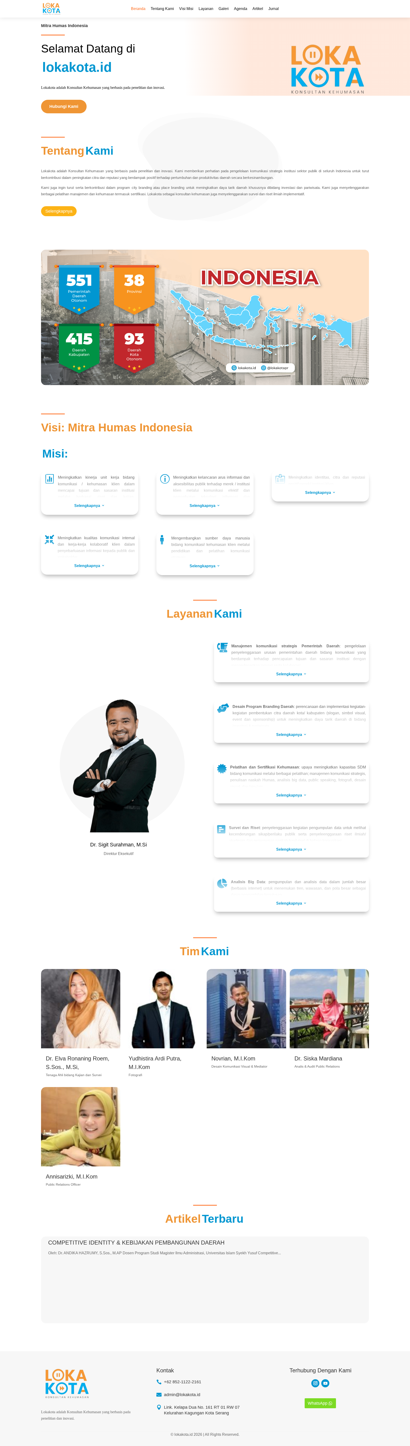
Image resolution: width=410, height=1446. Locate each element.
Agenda (240, 9)
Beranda (138, 9)
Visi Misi (186, 9)
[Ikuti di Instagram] (315, 1383)
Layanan (206, 9)
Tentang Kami (162, 9)
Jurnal (273, 9)
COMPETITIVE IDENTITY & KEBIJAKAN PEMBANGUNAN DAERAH (136, 1242)
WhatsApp (317, 1403)
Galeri (224, 9)
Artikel (257, 9)
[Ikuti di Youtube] (325, 1383)
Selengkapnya (58, 211)
